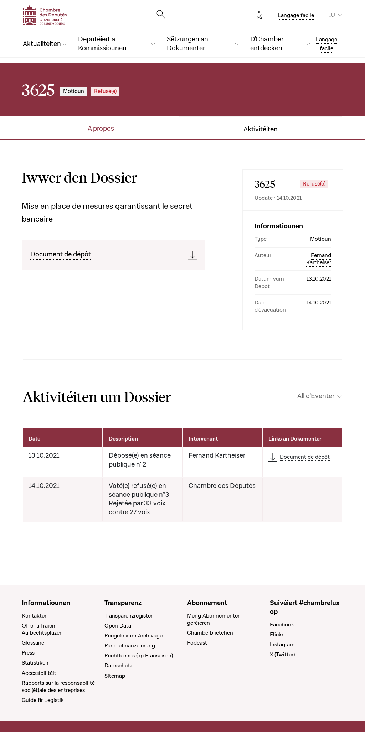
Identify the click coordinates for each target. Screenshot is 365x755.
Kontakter (34, 615)
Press (28, 652)
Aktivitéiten (260, 129)
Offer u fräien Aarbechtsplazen (42, 629)
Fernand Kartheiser (318, 259)
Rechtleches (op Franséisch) (138, 655)
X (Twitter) (282, 654)
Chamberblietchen (210, 632)
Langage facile (296, 15)
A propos (101, 129)
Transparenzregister (128, 615)
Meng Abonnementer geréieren (213, 619)
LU (331, 15)
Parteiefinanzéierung (129, 645)
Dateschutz (118, 665)
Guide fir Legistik (43, 700)
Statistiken (35, 662)
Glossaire (33, 642)
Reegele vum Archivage (133, 635)
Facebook (282, 624)
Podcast (197, 642)
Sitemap (114, 676)
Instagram (282, 644)
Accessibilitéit (39, 673)
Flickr (276, 634)
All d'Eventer (315, 396)
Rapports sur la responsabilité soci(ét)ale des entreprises (58, 687)
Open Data (117, 625)
